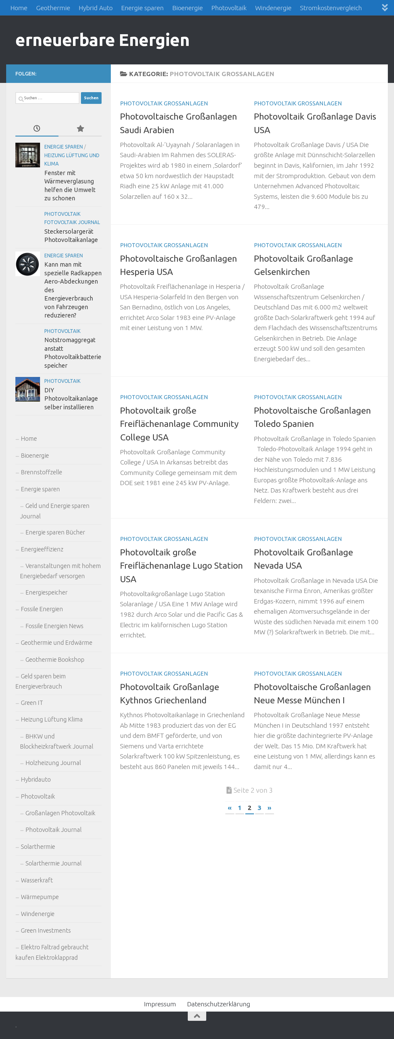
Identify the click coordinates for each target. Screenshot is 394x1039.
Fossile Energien (42, 609)
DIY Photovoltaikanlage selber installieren (71, 399)
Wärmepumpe (40, 897)
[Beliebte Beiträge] (80, 129)
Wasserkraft (37, 880)
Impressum (160, 1004)
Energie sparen (142, 7)
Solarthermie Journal (54, 863)
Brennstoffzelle (41, 472)
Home (18, 7)
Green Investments (46, 930)
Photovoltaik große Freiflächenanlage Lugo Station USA (181, 565)
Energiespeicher (46, 592)
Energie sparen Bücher (55, 532)
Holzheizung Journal (53, 762)
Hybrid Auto (96, 7)
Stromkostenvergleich (331, 7)
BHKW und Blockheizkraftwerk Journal (56, 741)
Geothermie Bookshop (55, 659)
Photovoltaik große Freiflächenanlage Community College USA (179, 423)
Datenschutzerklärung (218, 1004)
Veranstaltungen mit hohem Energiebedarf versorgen (60, 570)
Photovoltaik (229, 7)
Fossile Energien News (54, 626)
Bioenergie (187, 7)
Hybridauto (36, 779)
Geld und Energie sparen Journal (55, 510)
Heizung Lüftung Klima (52, 719)
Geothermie (53, 7)
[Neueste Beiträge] (36, 129)
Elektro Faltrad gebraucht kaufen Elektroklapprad (52, 952)
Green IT (32, 702)
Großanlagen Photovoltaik (60, 813)
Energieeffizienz (42, 549)
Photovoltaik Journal (54, 829)
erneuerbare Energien (102, 39)
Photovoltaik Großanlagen (164, 103)
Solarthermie (38, 846)
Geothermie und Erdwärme (56, 642)
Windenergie (273, 7)
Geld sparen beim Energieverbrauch (40, 681)
